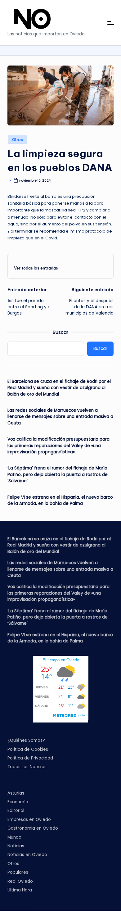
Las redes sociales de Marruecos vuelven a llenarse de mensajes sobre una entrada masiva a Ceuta (60, 416)
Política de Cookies (27, 749)
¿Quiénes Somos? (26, 740)
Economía (17, 802)
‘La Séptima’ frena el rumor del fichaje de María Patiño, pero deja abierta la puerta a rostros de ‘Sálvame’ (57, 474)
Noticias (15, 846)
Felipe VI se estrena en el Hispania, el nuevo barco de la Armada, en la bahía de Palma (60, 500)
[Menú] (110, 23)
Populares (17, 872)
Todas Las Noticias (27, 767)
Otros (17, 139)
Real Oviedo (20, 881)
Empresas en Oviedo (29, 820)
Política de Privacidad (30, 758)
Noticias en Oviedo (27, 855)
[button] (36, 267)
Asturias (15, 793)
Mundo (14, 837)
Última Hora (19, 890)
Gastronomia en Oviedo (32, 828)
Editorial (15, 811)
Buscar (60, 332)
